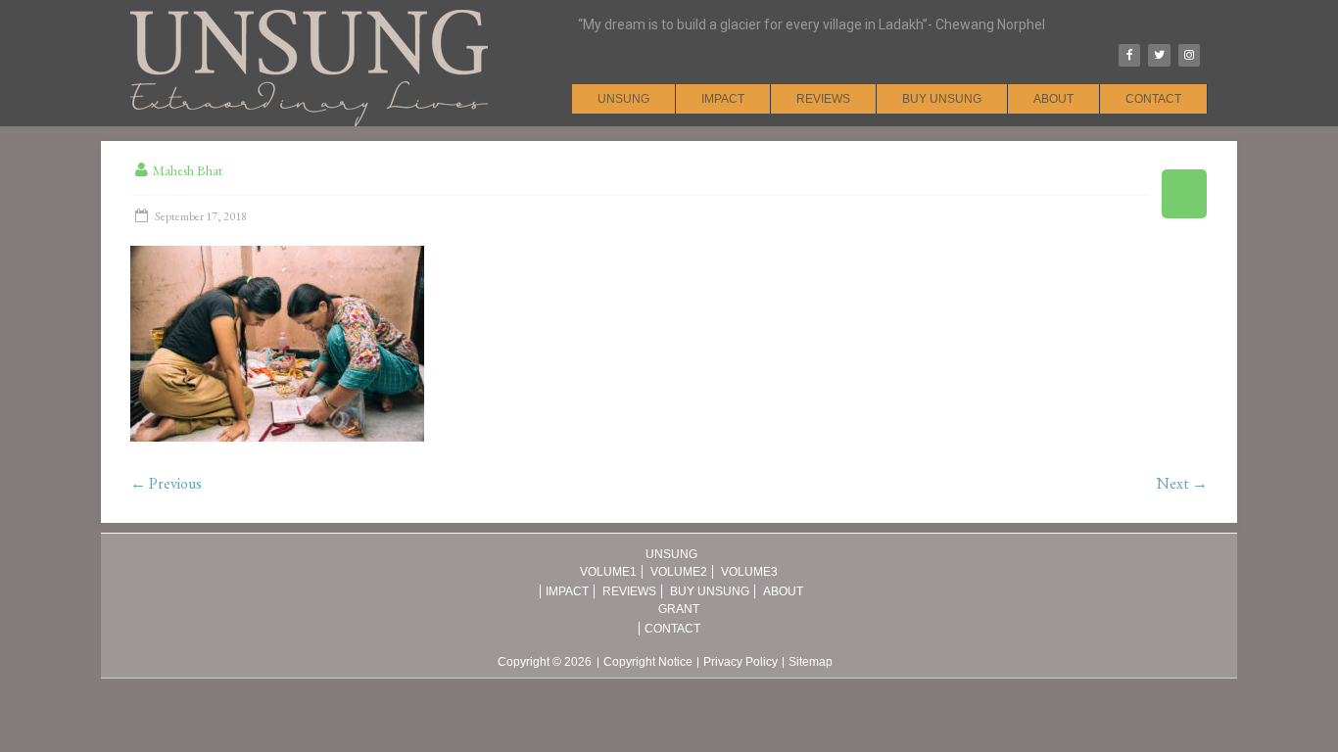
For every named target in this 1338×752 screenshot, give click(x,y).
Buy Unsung (941, 99)
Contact (1153, 99)
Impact (722, 99)
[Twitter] (1159, 55)
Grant (678, 609)
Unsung (623, 99)
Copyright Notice (648, 662)
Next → (1182, 483)
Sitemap (810, 662)
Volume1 (608, 572)
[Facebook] (1129, 55)
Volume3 (749, 572)
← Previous (166, 483)
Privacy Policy (740, 662)
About (1053, 99)
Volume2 (678, 572)
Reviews (823, 99)
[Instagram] (1189, 55)
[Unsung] (309, 10)
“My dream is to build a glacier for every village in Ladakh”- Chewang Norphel (811, 24)
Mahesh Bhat (187, 170)
